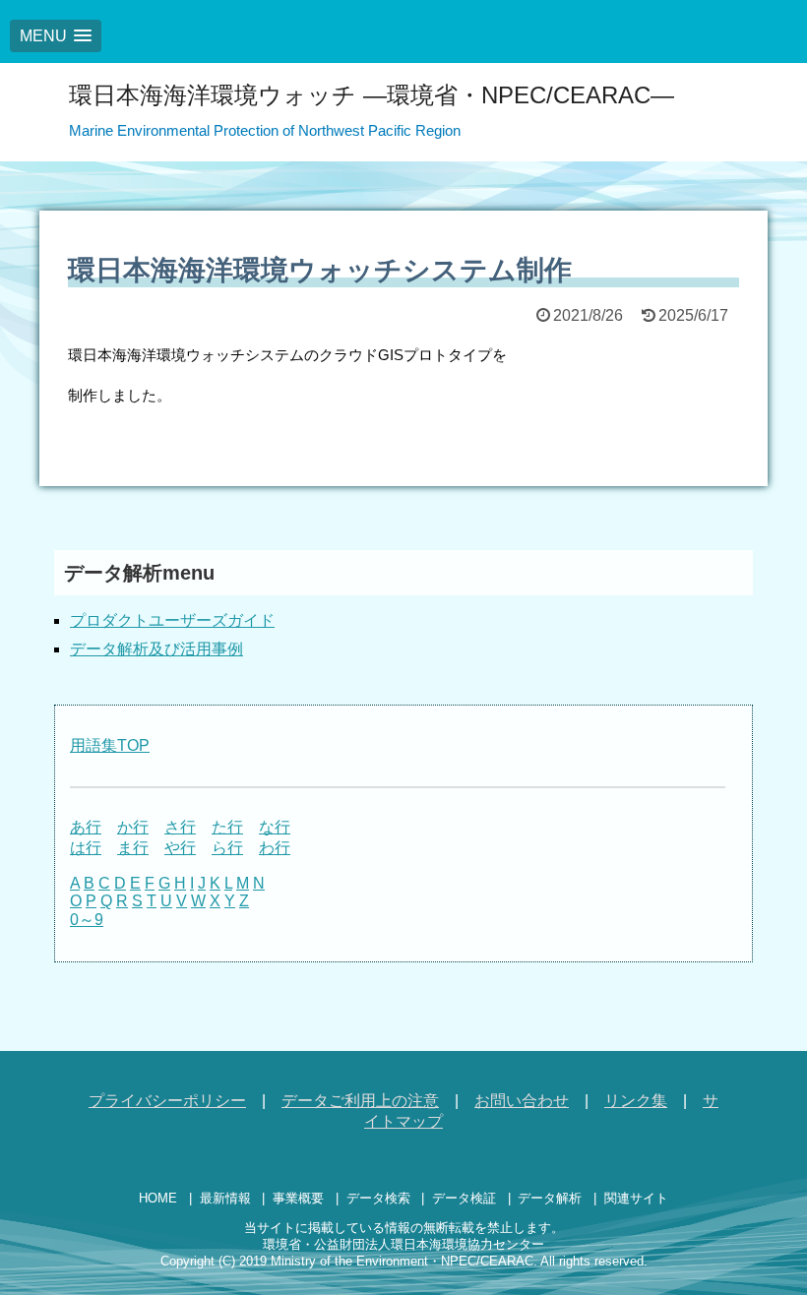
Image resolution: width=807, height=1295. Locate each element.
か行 (133, 827)
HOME (158, 1198)
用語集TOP (110, 745)
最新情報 (225, 1198)
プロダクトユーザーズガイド (172, 620)
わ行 (274, 847)
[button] (55, 36)
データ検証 (464, 1198)
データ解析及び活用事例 (156, 649)
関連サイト (636, 1198)
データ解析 (550, 1198)
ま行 (133, 847)
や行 (180, 847)
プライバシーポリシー (167, 1100)
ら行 (227, 847)
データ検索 (378, 1198)
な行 (274, 827)
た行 (227, 827)
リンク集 (635, 1100)
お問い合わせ (521, 1100)
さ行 (180, 827)
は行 (85, 847)
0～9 (86, 919)
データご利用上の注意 (360, 1100)
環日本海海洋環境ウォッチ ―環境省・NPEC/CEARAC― (371, 95)
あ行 (85, 827)
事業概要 (298, 1198)
